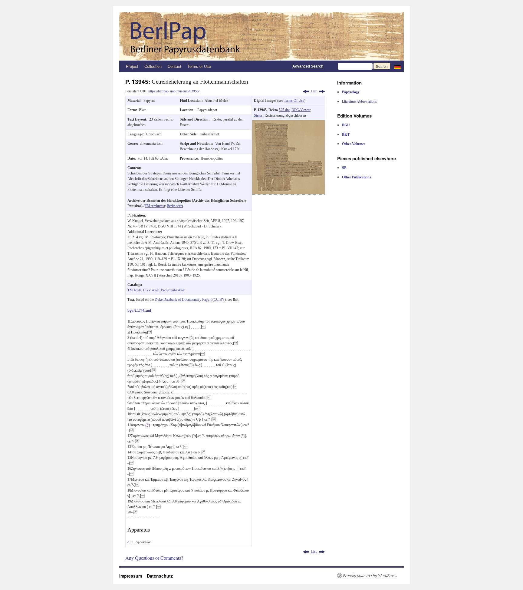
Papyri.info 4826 (173, 290)
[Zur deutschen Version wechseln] (397, 66)
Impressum (133, 576)
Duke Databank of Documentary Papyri (183, 299)
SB (344, 167)
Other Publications (356, 177)
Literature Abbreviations (359, 101)
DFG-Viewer (301, 110)
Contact (174, 66)
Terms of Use (199, 66)
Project (132, 66)
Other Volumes (353, 143)
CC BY (219, 299)
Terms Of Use (294, 100)
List (314, 91)
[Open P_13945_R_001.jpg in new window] (288, 123)
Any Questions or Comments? (154, 558)
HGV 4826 (151, 290)
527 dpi (284, 110)
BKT (346, 134)
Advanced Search (307, 66)
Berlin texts (175, 206)
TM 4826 (134, 290)
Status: (259, 115)
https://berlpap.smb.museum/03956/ (173, 91)
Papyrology (351, 91)
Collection (153, 66)
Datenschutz (160, 576)
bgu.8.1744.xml (139, 310)
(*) (148, 425)
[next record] (322, 91)
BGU (346, 125)
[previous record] (306, 91)
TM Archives (154, 206)
